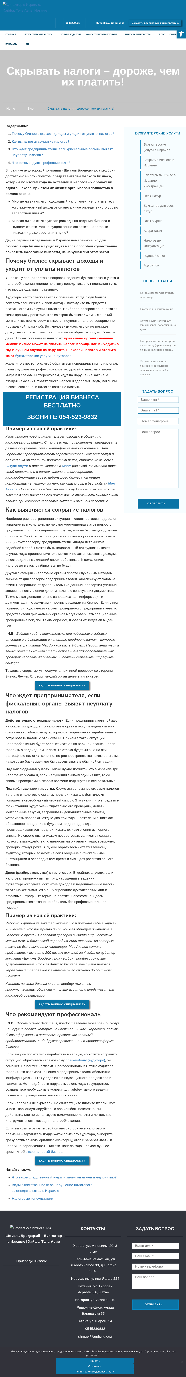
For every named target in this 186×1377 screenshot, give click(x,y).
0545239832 (73, 22)
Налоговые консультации (32, 1198)
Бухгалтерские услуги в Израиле (157, 147)
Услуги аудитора (70, 34)
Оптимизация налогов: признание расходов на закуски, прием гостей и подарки (154, 368)
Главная (10, 34)
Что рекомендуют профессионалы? (41, 163)
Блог (162, 34)
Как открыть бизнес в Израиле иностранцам (160, 180)
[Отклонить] (181, 1362)
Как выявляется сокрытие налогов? (40, 141)
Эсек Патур (152, 196)
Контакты (11, 44)
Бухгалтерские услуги (38, 34)
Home (10, 108)
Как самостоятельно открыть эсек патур (157, 295)
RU (27, 44)
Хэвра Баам (153, 230)
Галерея (174, 34)
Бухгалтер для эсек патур (158, 208)
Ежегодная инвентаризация (156, 308)
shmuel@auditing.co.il (110, 22)
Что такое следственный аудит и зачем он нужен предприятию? (64, 1177)
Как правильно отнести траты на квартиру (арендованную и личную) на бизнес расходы (158, 345)
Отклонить (94, 1366)
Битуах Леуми (16, 466)
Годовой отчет (154, 256)
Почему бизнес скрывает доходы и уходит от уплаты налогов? (63, 134)
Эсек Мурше (153, 221)
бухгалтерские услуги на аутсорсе (43, 356)
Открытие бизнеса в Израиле (159, 162)
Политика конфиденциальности (95, 1371)
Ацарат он (151, 265)
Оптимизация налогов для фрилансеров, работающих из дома (158, 325)
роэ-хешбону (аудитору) (85, 1060)
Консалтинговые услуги (101, 34)
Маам (66, 466)
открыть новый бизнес (44, 1152)
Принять (95, 1360)
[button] (181, 33)
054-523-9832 (78, 416)
